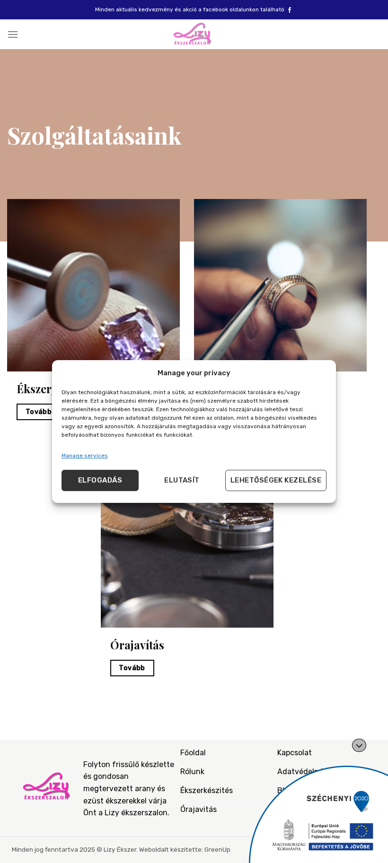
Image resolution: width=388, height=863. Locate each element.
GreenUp (217, 849)
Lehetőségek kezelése (275, 480)
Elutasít (182, 480)
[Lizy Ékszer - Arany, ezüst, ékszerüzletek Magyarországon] (194, 34)
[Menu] (12, 34)
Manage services (85, 455)
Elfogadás (100, 480)
